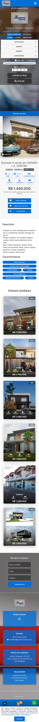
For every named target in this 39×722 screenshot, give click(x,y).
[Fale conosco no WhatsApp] (19, 619)
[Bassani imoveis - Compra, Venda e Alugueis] (19, 18)
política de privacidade (12, 714)
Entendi (19, 719)
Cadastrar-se (19, 584)
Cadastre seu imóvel (19, 675)
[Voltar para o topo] (4, 704)
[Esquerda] (2, 136)
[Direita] (37, 136)
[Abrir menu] (35, 3)
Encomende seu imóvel (19, 678)
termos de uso (25, 714)
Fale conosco (19, 680)
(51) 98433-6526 (21, 8)
